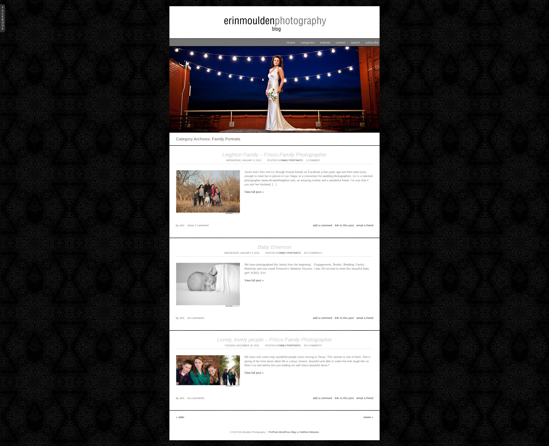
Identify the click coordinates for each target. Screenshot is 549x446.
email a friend (364, 225)
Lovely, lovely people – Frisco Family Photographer (274, 339)
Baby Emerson (274, 247)
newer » (368, 417)
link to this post (344, 225)
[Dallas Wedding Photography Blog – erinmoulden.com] (274, 37)
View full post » (254, 192)
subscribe (372, 42)
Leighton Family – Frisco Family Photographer (274, 155)
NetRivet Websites (309, 432)
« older (180, 417)
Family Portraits (292, 160)
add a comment (322, 225)
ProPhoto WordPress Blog (282, 432)
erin (182, 225)
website (325, 42)
